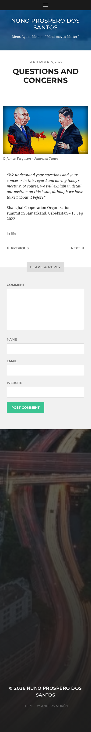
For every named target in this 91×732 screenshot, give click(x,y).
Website (14, 383)
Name (12, 339)
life (13, 233)
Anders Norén (54, 706)
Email (12, 361)
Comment (15, 285)
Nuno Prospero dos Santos (45, 24)
